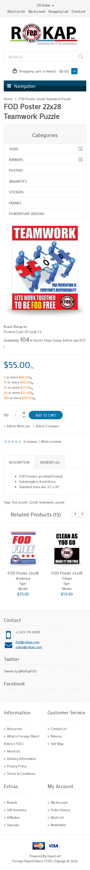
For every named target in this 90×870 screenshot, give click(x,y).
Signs (13, 148)
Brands (12, 802)
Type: (23, 583)
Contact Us (58, 728)
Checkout (78, 11)
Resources (14, 728)
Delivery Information (21, 758)
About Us (13, 751)
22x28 (33, 502)
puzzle (60, 502)
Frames (15, 203)
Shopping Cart (58, 11)
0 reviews (30, 441)
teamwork (47, 502)
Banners (16, 159)
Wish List (57, 817)
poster (23, 502)
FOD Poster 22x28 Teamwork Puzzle (45, 99)
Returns (56, 736)
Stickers (16, 192)
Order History (60, 810)
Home (8, 99)
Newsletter (58, 825)
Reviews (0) (50, 462)
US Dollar (44, 5)
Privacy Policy (16, 766)
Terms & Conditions (21, 773)
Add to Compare (47, 426)
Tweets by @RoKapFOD (20, 671)
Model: (23, 588)
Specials (13, 825)
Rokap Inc (21, 326)
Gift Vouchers (17, 810)
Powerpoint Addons (26, 213)
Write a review (51, 441)
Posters (16, 170)
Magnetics (18, 181)
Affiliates (13, 817)
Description (19, 462)
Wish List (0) (16, 11)
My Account (36, 11)
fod (14, 502)
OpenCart (54, 856)
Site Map (57, 743)
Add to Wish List (18, 426)
